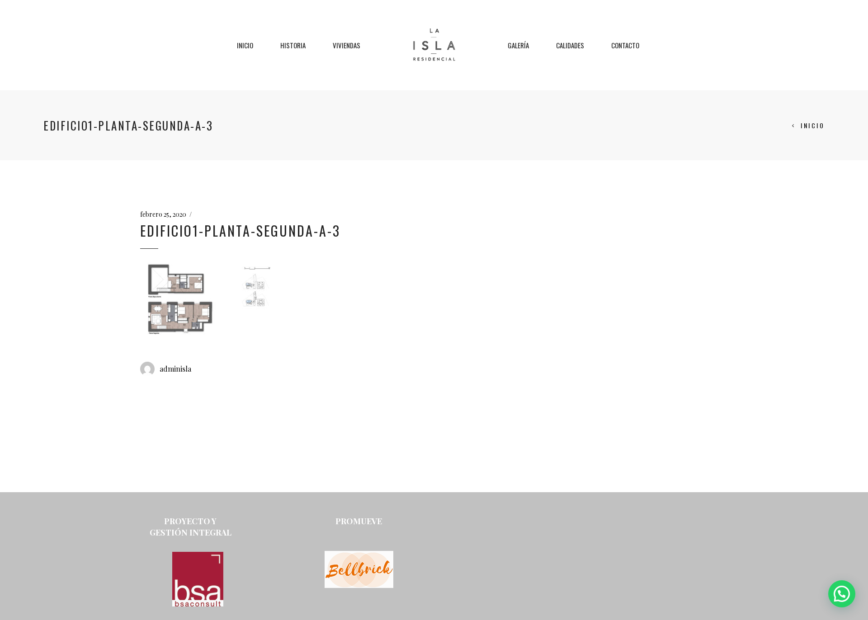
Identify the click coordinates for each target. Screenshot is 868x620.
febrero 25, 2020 (163, 214)
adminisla (175, 368)
